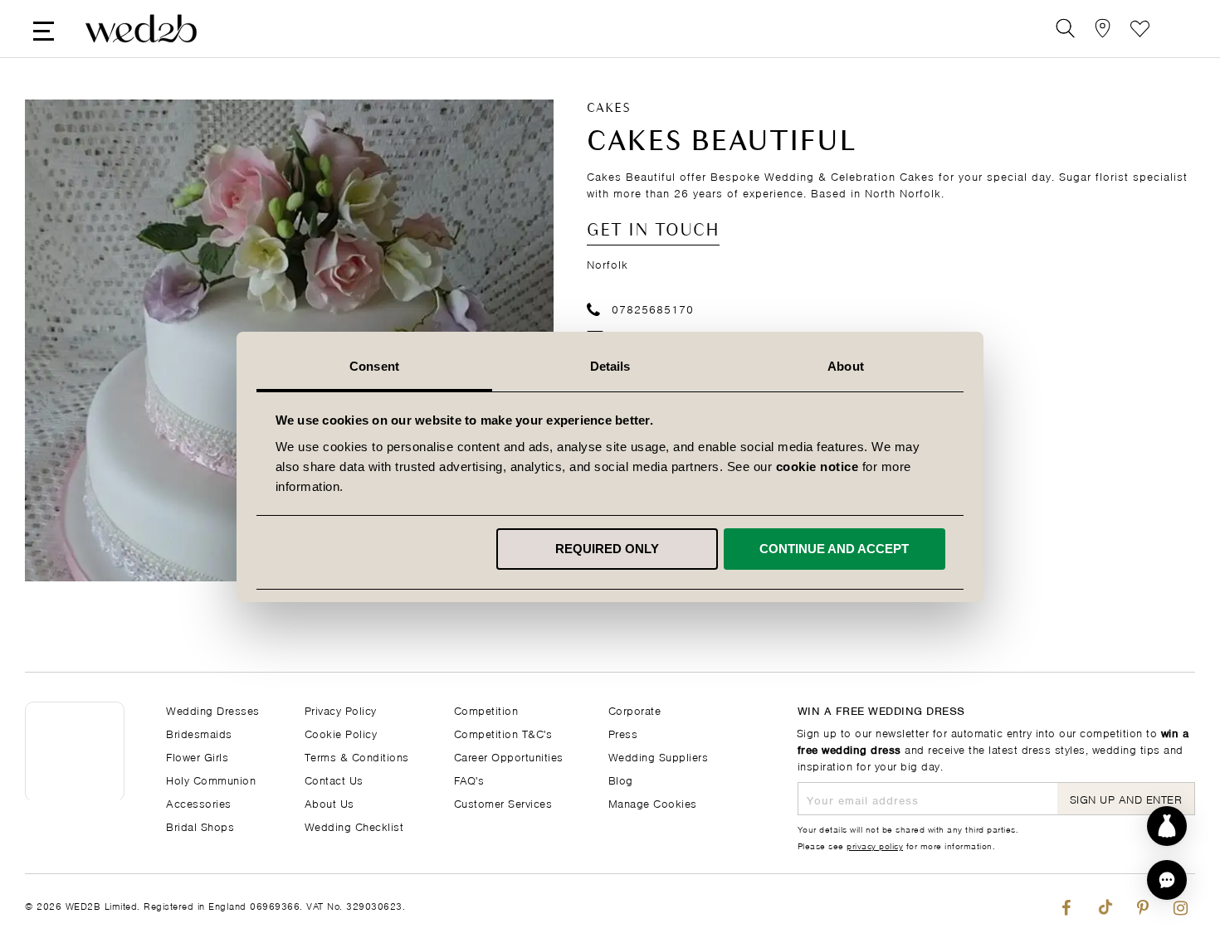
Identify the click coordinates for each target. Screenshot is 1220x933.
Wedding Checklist (354, 826)
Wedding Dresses (213, 709)
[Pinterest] (1142, 903)
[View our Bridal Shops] (1102, 28)
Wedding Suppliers (658, 756)
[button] (1167, 880)
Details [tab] (610, 366)
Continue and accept (834, 549)
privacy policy (875, 845)
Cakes (609, 108)
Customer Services (503, 802)
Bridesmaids (199, 733)
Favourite (1139, 28)
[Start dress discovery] (1167, 826)
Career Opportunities (509, 756)
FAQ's (469, 779)
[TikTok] (1104, 903)
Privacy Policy (341, 709)
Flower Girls (197, 756)
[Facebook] (1066, 903)
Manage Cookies (652, 802)
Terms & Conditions (357, 756)
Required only (607, 549)
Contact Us (334, 779)
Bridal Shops (200, 826)
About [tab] (845, 366)
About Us (329, 802)
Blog (620, 779)
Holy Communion (211, 779)
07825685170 (653, 308)
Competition (486, 709)
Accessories (199, 802)
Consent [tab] (374, 366)
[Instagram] (1180, 903)
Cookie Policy (341, 733)
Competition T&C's (503, 733)
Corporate (634, 709)
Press (623, 733)
